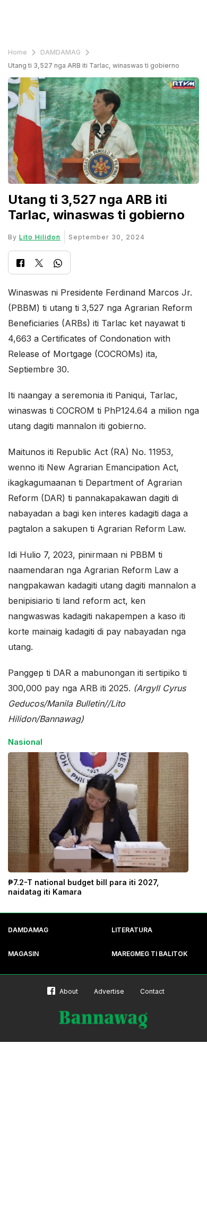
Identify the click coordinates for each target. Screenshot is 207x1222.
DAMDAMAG (60, 52)
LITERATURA (131, 930)
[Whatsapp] (58, 264)
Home (17, 52)
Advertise (109, 991)
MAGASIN (23, 954)
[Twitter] (39, 264)
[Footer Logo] (103, 1020)
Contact (152, 991)
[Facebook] (20, 264)
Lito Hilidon (40, 237)
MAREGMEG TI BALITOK (149, 954)
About (68, 991)
